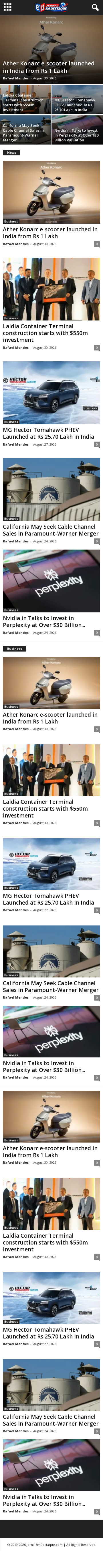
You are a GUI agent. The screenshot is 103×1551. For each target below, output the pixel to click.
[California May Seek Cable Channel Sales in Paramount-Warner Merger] (51, 489)
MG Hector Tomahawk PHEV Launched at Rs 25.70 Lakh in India (74, 104)
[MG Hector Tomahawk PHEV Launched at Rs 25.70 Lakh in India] (51, 392)
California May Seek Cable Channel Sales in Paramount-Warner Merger (23, 133)
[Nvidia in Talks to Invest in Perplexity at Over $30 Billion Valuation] (51, 581)
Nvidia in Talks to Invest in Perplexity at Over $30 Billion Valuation (76, 135)
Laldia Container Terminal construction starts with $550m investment (23, 102)
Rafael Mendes (16, 78)
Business (11, 221)
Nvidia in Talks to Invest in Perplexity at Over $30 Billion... (44, 621)
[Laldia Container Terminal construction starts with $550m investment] (51, 289)
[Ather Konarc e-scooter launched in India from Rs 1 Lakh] (51, 49)
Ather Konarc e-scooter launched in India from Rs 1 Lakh (49, 67)
